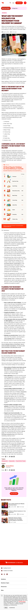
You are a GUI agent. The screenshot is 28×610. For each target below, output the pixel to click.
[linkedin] (5, 456)
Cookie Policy (22, 601)
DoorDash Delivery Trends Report (12, 263)
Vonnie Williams (10, 465)
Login (13, 2)
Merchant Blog (5, 8)
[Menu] (25, 3)
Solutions (3, 579)
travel (7, 67)
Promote (4, 12)
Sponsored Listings (9, 398)
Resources (4, 586)
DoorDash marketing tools (8, 434)
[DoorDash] (3, 2)
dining (12, 67)
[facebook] (10, 456)
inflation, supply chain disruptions (16, 74)
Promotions (23, 391)
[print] (14, 456)
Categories (14, 8)
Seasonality (11, 461)
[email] (12, 456)
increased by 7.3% (8, 99)
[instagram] (4, 574)
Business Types (5, 583)
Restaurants (5, 461)
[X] (8, 456)
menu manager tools (9, 338)
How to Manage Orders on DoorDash (11, 344)
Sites (2, 590)
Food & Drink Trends (20, 461)
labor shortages (5, 75)
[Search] (10, 3)
